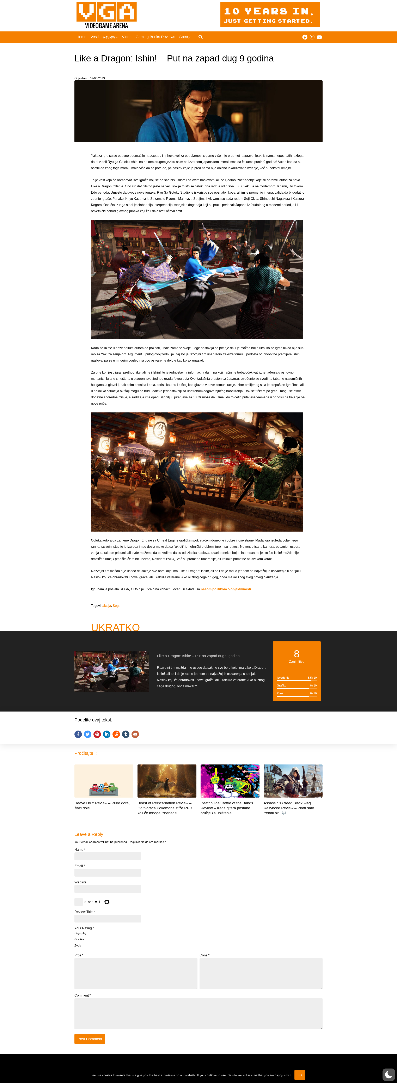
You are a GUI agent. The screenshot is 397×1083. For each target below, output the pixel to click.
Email (79, 866)
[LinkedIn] (106, 734)
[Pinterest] (97, 734)
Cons (204, 955)
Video (127, 37)
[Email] (135, 734)
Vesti (95, 37)
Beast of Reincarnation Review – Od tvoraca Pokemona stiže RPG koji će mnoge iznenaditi (165, 808)
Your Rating (84, 928)
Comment (82, 995)
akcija (106, 605)
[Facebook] (304, 37)
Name (79, 849)
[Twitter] (87, 734)
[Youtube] (319, 37)
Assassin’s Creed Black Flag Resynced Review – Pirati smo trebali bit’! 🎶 (289, 808)
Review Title (84, 912)
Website (80, 882)
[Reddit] (116, 734)
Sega (117, 605)
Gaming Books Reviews (155, 37)
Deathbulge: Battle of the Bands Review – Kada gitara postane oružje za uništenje (227, 808)
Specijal (185, 37)
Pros (78, 955)
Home (81, 37)
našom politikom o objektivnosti (225, 589)
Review (109, 37)
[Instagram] (312, 37)
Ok (300, 1075)
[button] (389, 1075)
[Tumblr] (125, 734)
